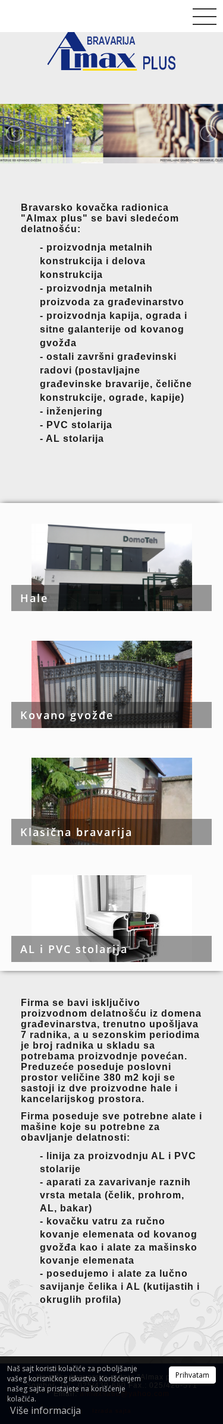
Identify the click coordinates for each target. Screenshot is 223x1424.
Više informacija (45, 1410)
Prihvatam (192, 1375)
